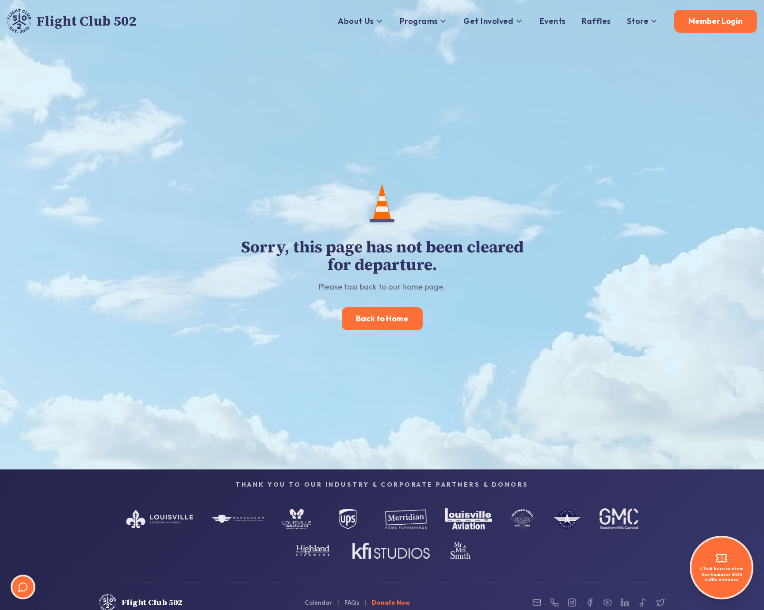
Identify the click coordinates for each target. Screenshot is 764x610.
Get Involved (488, 21)
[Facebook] (589, 602)
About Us (356, 21)
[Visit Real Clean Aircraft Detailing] (237, 519)
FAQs (351, 602)
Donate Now (391, 602)
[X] (660, 602)
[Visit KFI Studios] (391, 550)
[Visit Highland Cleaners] (312, 550)
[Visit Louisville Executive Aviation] (160, 519)
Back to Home (382, 318)
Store (638, 21)
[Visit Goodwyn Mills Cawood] (619, 519)
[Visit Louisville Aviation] (468, 519)
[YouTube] (607, 602)
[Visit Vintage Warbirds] (567, 519)
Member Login (715, 21)
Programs (419, 21)
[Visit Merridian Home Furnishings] (406, 519)
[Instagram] (572, 602)
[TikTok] (642, 602)
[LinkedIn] (625, 602)
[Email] (536, 602)
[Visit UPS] (348, 519)
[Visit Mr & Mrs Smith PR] (460, 550)
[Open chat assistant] (23, 587)
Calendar (318, 602)
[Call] (554, 602)
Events (552, 21)
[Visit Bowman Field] (522, 519)
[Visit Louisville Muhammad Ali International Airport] (296, 519)
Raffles (596, 21)
